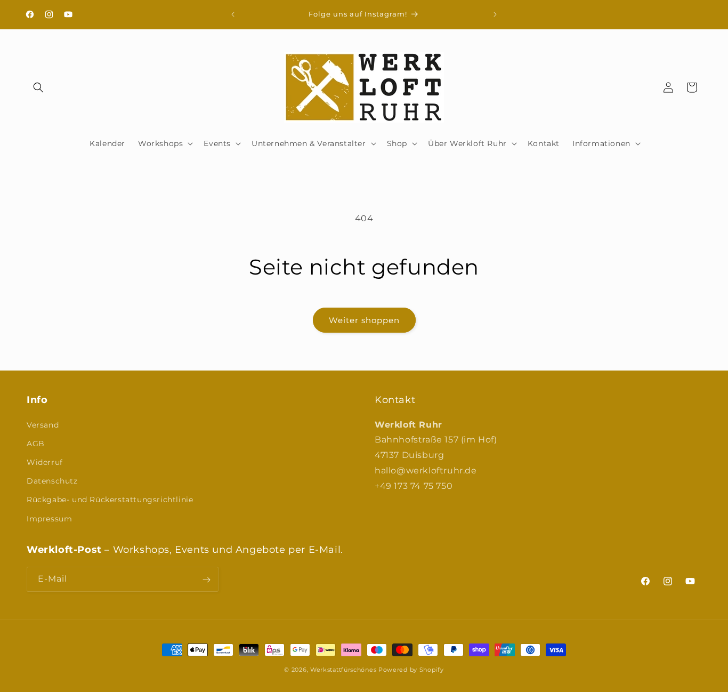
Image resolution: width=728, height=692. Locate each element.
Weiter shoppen (364, 320)
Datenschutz (52, 481)
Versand (43, 424)
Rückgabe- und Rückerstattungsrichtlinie (110, 499)
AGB (36, 443)
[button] (38, 87)
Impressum (49, 518)
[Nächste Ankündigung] (495, 14)
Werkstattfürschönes (343, 669)
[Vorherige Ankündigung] (233, 14)
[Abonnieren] (206, 579)
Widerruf (45, 461)
